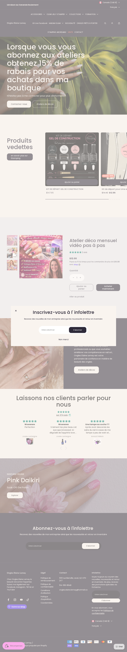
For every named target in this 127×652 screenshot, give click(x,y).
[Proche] (16, 311)
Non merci (64, 339)
